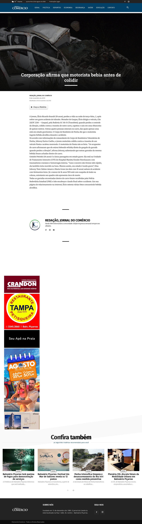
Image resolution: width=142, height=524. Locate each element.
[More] (93, 201)
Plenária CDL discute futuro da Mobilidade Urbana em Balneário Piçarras (123, 476)
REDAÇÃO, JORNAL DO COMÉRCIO (41, 96)
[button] (127, 8)
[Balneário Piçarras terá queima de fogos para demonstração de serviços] (18, 460)
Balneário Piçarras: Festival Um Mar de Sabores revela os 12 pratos (53, 476)
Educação (100, 7)
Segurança (80, 7)
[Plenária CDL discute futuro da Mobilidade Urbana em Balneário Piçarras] (123, 460)
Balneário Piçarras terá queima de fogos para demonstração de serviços (18, 476)
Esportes (57, 7)
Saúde (90, 7)
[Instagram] (128, 1)
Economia (68, 7)
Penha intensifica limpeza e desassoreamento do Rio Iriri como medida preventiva (88, 476)
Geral (37, 7)
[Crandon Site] (22, 292)
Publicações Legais (54, 1)
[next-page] (73, 490)
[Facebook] (125, 1)
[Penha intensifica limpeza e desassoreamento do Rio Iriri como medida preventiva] (88, 460)
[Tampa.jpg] (22, 329)
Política (46, 7)
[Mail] (54, 229)
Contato (111, 7)
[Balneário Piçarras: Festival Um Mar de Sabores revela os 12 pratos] (53, 460)
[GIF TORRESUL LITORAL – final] (22, 347)
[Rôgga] (22, 429)
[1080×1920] (22, 411)
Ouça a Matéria (39, 107)
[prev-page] (68, 490)
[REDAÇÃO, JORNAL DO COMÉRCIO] (36, 224)
